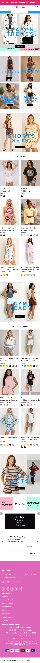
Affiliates (5, 620)
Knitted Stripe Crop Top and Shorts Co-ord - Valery (9, 229)
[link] (9, 69)
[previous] (1, 513)
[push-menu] (3, 8)
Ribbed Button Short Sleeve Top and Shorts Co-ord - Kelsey (8, 399)
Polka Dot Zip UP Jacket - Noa (9, 438)
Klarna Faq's (6, 614)
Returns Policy (6, 607)
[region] (20, 541)
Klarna (4, 610)
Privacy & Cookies (8, 603)
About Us (5, 596)
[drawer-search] (32, 8)
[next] (38, 513)
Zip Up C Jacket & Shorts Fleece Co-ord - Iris (9, 360)
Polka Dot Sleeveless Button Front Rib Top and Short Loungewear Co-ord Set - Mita (9, 268)
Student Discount (8, 617)
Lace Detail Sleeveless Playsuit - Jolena (8, 190)
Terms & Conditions (9, 600)
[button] (2, 541)
